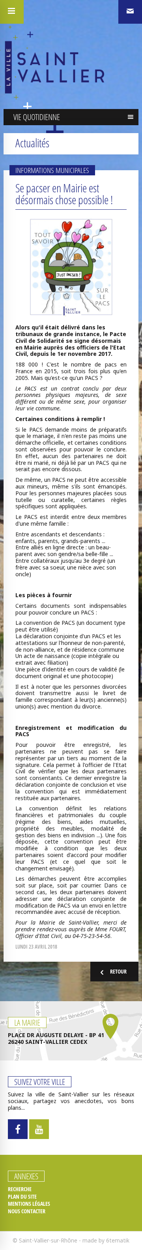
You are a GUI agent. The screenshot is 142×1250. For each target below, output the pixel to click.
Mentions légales (29, 1203)
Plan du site (22, 1196)
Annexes (26, 1176)
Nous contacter (26, 1211)
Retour (118, 971)
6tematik (117, 1240)
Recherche (20, 1189)
